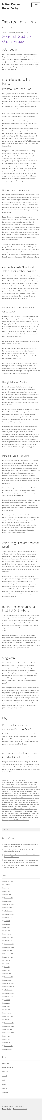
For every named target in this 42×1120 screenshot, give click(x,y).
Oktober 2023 (8, 990)
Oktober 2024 (8, 950)
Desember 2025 (8, 904)
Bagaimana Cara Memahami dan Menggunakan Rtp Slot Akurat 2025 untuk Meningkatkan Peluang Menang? (21, 861)
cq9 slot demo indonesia (16, 791)
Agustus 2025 (8, 917)
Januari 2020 (8, 1049)
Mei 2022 (6, 1036)
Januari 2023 (8, 1019)
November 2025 (9, 908)
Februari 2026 (8, 898)
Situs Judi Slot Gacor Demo (16, 780)
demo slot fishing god (14, 796)
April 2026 (7, 891)
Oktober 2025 (8, 911)
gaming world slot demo (9, 807)
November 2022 (9, 1026)
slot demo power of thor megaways (19, 813)
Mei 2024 (6, 967)
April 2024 (7, 970)
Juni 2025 (7, 924)
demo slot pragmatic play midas (12, 800)
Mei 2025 (6, 927)
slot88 (4, 1084)
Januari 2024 (8, 980)
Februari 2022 (8, 1046)
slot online (5, 1063)
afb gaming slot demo (12, 782)
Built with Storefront (20, 1109)
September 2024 (9, 954)
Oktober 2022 (8, 1029)
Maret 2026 (7, 894)
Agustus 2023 (8, 996)
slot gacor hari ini (7, 1067)
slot (3, 1080)
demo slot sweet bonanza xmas (28, 802)
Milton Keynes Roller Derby (11, 6)
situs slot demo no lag (19, 811)
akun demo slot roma (8, 785)
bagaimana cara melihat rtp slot (26, 785)
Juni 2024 (7, 964)
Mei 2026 (6, 888)
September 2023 (9, 993)
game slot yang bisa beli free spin (29, 804)
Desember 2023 (8, 983)
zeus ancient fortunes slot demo (19, 820)
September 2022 (9, 1033)
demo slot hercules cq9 (28, 796)
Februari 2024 (8, 977)
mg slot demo (29, 809)
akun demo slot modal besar (28, 782)
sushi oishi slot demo (12, 818)
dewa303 (5, 1072)
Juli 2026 (7, 885)
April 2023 (7, 1010)
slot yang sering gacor (16, 815)
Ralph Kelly (24, 33)
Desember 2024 (8, 944)
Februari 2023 (8, 1016)
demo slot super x (12, 802)
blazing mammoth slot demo (11, 787)
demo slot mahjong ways (31, 798)
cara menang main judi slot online (24, 789)
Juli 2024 (7, 960)
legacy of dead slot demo (16, 809)
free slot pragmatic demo (10, 804)
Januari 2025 (8, 940)
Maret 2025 (7, 934)
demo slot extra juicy (26, 793)
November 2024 (9, 947)
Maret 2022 (7, 1042)
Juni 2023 (7, 1003)
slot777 (4, 1088)
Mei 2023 (6, 1006)
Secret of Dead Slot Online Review (17, 39)
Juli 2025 (7, 921)
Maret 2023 (7, 1013)
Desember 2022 (8, 1023)
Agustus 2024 (8, 957)
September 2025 (9, 914)
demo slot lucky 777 (17, 798)
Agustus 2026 (8, 881)
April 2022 (7, 1039)
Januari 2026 (8, 901)
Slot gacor (5, 1092)
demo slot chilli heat (12, 793)
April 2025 (7, 931)
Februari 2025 (8, 937)
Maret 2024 (7, 973)
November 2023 (9, 987)
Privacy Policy (6, 1109)
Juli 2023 (7, 1000)
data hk (4, 1076)
